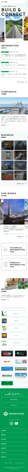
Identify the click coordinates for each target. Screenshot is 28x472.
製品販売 (7, 154)
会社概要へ (3, 125)
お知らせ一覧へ (20, 81)
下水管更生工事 (20, 154)
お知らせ (3, 452)
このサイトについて (9, 462)
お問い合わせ (14, 405)
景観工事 (20, 174)
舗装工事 (7, 144)
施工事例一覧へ (20, 236)
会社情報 (3, 430)
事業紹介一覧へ (20, 183)
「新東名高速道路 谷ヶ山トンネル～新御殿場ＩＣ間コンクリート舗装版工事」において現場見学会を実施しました (14, 56)
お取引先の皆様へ (14, 399)
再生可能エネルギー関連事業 (20, 164)
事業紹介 (3, 435)
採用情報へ (3, 299)
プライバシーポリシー (18, 462)
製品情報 (17, 264)
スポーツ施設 (7, 174)
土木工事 (20, 144)
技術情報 (17, 249)
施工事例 (3, 439)
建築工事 (7, 164)
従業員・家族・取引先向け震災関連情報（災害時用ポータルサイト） (14, 394)
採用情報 (3, 457)
